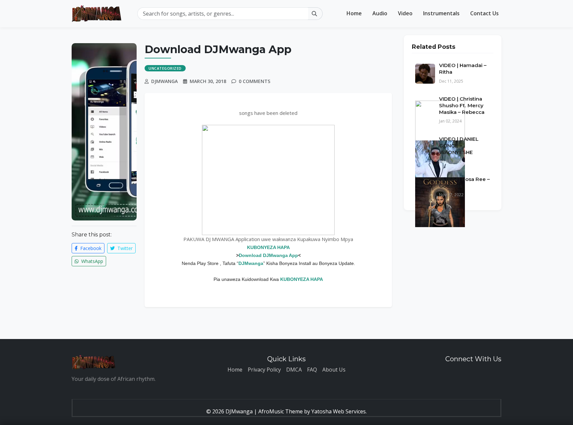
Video (405, 13)
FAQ (312, 369)
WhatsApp (91, 261)
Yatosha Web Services (338, 411)
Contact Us (484, 13)
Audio (379, 13)
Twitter (124, 248)
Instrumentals (441, 13)
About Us (334, 369)
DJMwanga (250, 263)
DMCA (294, 369)
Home (354, 13)
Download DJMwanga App (268, 255)
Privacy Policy (264, 369)
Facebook (90, 248)
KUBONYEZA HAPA (268, 247)
